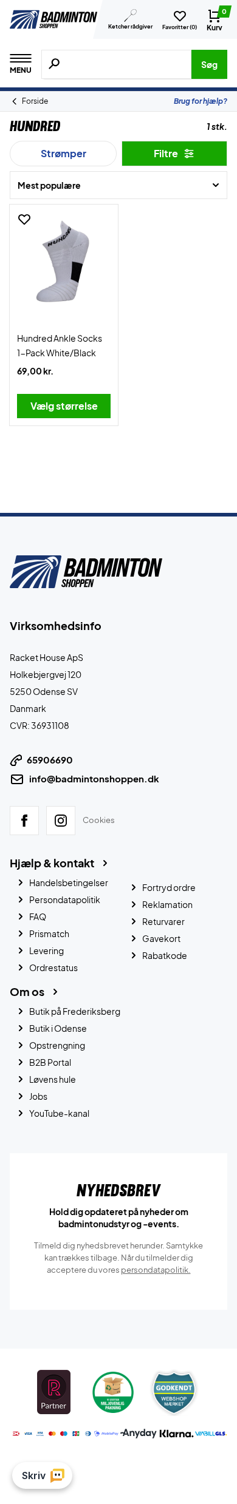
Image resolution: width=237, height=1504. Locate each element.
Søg (209, 64)
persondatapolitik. (156, 1270)
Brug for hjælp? (200, 101)
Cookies (99, 820)
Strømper (63, 153)
